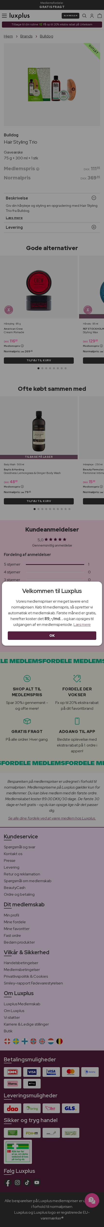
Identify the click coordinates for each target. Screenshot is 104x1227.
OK (52, 635)
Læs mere (82, 624)
